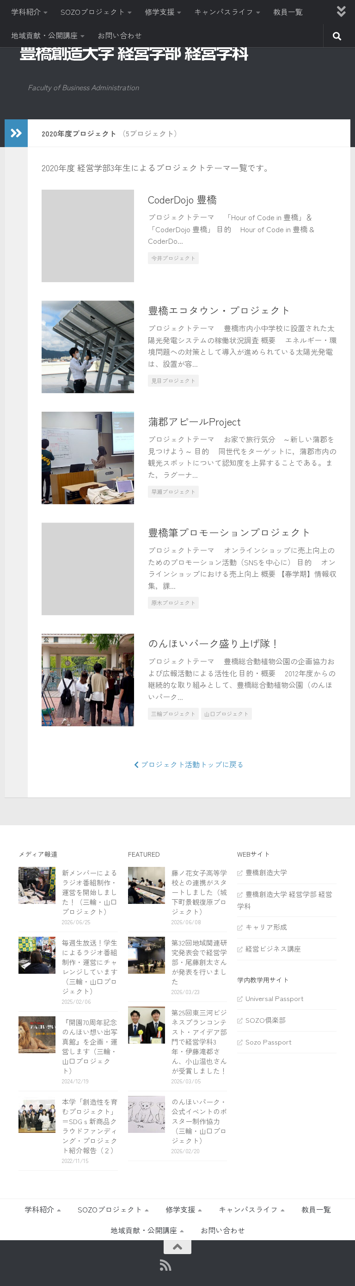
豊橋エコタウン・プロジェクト (219, 310)
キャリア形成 (266, 927)
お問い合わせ (120, 35)
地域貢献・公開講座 (44, 35)
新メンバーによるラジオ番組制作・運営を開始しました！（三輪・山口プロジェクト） (89, 892)
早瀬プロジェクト (173, 491)
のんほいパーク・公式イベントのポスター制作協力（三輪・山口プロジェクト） (199, 1121)
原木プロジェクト (173, 602)
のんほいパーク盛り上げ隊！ (214, 643)
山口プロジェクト (226, 713)
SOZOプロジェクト (93, 11)
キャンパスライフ (223, 11)
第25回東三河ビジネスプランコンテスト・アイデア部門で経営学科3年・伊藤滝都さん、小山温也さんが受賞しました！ (199, 1042)
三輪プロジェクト (173, 713)
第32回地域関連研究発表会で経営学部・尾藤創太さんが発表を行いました (199, 962)
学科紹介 (26, 11)
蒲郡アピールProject (194, 421)
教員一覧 (288, 11)
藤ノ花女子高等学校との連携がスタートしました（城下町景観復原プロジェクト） (199, 892)
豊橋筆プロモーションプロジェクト (229, 532)
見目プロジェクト (173, 380)
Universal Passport (274, 998)
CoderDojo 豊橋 (182, 199)
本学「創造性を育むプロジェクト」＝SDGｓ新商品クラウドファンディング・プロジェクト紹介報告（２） (89, 1126)
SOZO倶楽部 (265, 1020)
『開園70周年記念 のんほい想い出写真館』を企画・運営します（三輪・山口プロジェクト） (93, 1046)
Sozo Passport (268, 1041)
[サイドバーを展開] (16, 133)
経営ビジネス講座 (273, 948)
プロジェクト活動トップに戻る (191, 764)
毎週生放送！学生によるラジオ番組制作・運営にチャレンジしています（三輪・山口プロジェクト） (89, 967)
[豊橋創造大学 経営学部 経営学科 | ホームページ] (134, 53)
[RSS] (165, 1265)
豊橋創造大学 (266, 872)
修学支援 (159, 11)
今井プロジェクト (173, 258)
